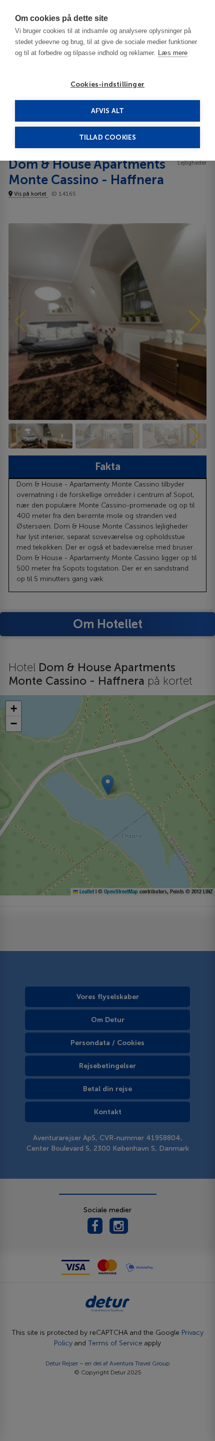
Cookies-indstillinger (107, 84)
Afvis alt (107, 111)
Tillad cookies (107, 137)
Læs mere (173, 53)
